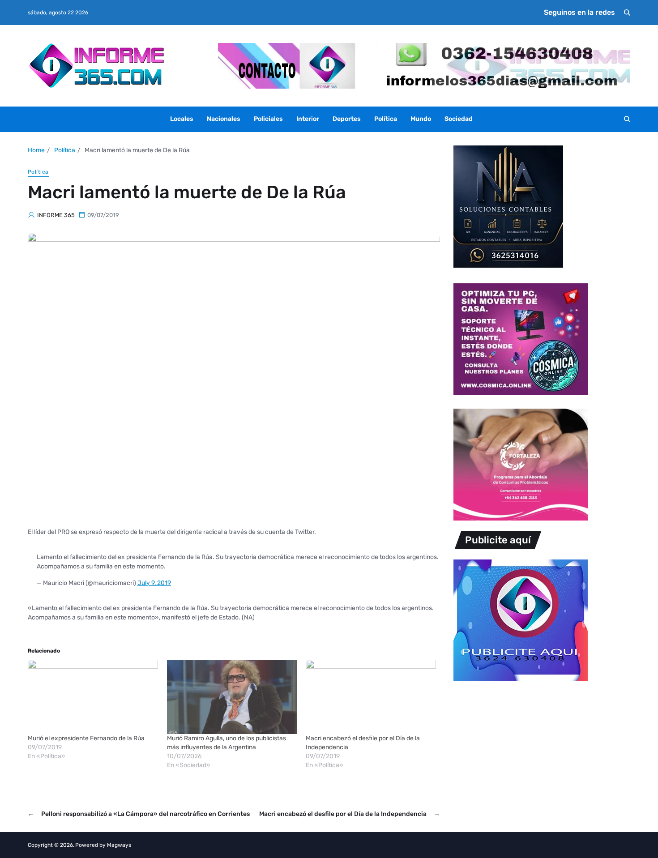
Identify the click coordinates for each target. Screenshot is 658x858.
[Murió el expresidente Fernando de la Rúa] (93, 697)
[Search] (627, 12)
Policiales (268, 119)
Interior (307, 119)
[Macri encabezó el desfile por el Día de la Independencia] (371, 697)
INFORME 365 (56, 215)
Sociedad (458, 119)
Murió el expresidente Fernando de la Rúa (86, 738)
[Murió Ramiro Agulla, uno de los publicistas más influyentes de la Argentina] (232, 697)
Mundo (420, 119)
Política (385, 119)
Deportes (347, 119)
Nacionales (223, 119)
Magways (119, 845)
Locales (181, 119)
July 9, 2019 (154, 583)
